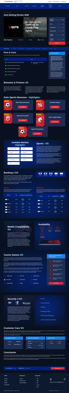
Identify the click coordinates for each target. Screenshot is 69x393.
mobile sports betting (18, 233)
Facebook (59, 341)
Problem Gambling (23, 382)
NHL (37, 378)
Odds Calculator (56, 1)
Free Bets (50, 1)
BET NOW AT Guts (58, 368)
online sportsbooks (54, 70)
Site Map (5, 382)
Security (50, 48)
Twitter (51, 341)
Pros (7, 59)
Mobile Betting (42, 6)
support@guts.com (17, 344)
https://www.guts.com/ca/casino (37, 341)
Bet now (57, 43)
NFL (37, 382)
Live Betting (63, 1)
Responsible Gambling (62, 390)
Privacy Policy (6, 384)
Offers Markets (21, 48)
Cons (32, 59)
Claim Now (22, 120)
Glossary (21, 378)
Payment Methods (29, 48)
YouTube (59, 343)
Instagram (51, 343)
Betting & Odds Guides (50, 6)
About (55, 48)
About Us (6, 378)
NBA (38, 380)
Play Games (56, 283)
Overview (14, 48)
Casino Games (44, 48)
